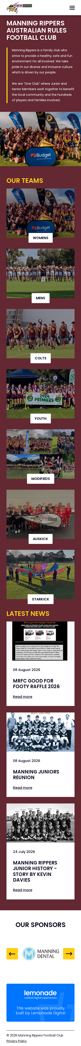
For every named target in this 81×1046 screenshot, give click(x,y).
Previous (12, 954)
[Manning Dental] (40, 954)
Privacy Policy (16, 1041)
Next (69, 954)
